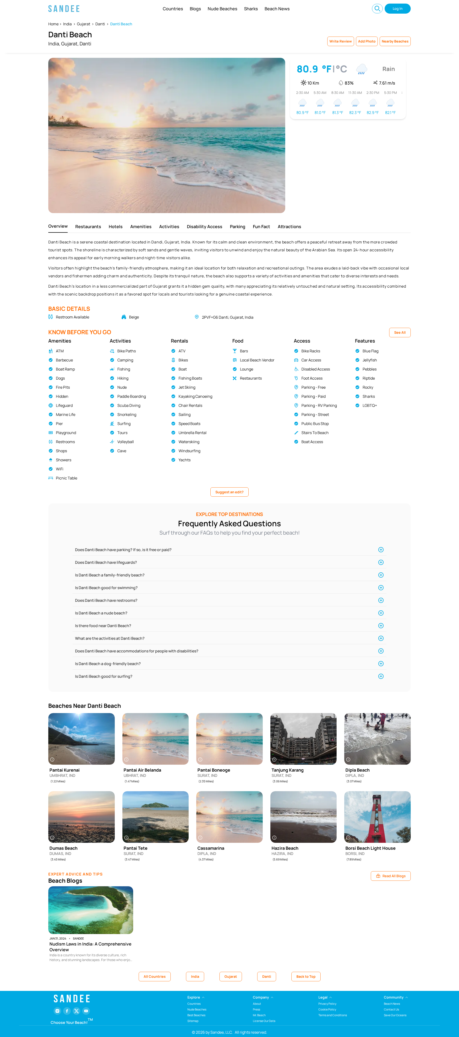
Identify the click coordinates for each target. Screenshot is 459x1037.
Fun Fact (261, 226)
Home (53, 24)
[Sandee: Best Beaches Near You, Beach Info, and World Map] (63, 8)
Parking (237, 226)
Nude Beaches (222, 8)
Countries (173, 8)
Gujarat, (70, 43)
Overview (58, 226)
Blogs (195, 8)
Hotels (116, 226)
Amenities (141, 226)
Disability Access (204, 226)
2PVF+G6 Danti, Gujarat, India (227, 317)
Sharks (251, 8)
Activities (169, 226)
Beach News (277, 8)
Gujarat (83, 24)
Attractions (289, 226)
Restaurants (88, 226)
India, (54, 43)
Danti (100, 24)
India (67, 24)
